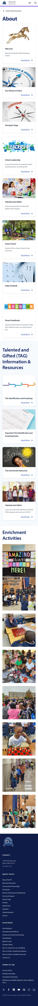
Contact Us (6, 958)
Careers (4, 916)
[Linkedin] (14, 989)
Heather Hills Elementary (13, 11)
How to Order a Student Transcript (14, 954)
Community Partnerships (11, 886)
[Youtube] (19, 989)
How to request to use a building (13, 948)
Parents (5, 903)
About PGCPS (7, 880)
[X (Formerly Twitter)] (3, 989)
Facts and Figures (8, 896)
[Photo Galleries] (24, 989)
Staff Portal (6, 906)
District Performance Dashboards (13, 893)
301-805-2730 (7, 866)
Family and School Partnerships (13, 935)
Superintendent (7, 912)
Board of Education (9, 883)
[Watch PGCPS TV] (34, 989)
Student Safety (7, 945)
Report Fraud (7, 941)
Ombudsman (6, 938)
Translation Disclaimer (10, 977)
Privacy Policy (7, 970)
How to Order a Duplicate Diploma (14, 951)
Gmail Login (6, 899)
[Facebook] (8, 989)
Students (5, 909)
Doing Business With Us (10, 932)
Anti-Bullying (7, 928)
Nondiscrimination (9, 974)
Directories (6, 890)
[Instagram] (29, 989)
